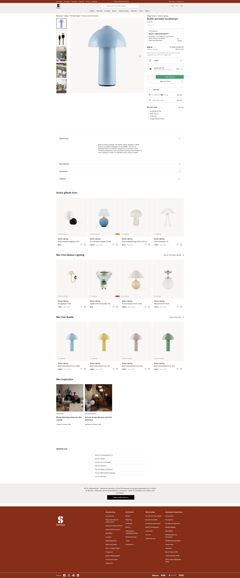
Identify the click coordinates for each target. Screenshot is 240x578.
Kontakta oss (180, 1)
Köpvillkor (109, 533)
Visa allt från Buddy (175, 317)
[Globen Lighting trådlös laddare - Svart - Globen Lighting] (150, 69)
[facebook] (64, 575)
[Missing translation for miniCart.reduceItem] (148, 77)
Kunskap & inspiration (172, 523)
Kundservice (110, 516)
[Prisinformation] (155, 47)
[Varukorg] (181, 6)
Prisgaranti (109, 552)
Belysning (99, 11)
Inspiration (81, 1)
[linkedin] (78, 575)
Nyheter (147, 11)
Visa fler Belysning (100, 466)
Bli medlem (179, 39)
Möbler (92, 11)
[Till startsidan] (58, 6)
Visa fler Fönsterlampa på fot (104, 455)
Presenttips (169, 544)
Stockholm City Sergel (153, 516)
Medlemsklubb (170, 527)
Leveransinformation (113, 529)
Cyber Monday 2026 (172, 556)
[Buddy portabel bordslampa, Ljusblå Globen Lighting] (107, 56)
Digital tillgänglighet (113, 556)
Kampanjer (67, 1)
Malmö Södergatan (152, 527)
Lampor (66, 16)
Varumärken (59, 1)
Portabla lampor (75, 16)
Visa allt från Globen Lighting (172, 255)
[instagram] (69, 575)
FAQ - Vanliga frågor (113, 548)
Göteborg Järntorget (152, 523)
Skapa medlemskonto (120, 497)
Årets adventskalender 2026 (173, 561)
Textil (141, 11)
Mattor (114, 11)
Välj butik (179, 100)
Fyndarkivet (94, 1)
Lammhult (148, 531)
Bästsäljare (169, 531)
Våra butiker (172, 1)
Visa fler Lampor (100, 458)
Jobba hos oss (150, 538)
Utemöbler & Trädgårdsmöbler (132, 532)
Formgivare (74, 1)
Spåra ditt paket (111, 544)
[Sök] (103, 6)
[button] (150, 25)
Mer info (179, 95)
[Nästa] (140, 56)
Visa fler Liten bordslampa (103, 462)
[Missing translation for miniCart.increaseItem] (153, 77)
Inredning (107, 11)
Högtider (168, 548)
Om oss (148, 535)
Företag (88, 1)
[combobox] (120, 6)
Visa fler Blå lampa (100, 476)
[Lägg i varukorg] (85, 244)
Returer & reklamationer (114, 526)
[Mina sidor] (172, 6)
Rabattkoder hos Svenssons (171, 536)
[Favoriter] (177, 6)
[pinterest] (73, 575)
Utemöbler (134, 11)
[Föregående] (74, 56)
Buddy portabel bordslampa (90, 16)
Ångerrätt (109, 563)
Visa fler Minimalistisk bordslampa (105, 473)
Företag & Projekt (112, 559)
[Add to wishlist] (81, 244)
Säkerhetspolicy (111, 541)
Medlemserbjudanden (173, 541)
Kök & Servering (124, 11)
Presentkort (130, 544)
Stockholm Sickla (151, 520)
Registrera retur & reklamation (112, 521)
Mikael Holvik (151, 16)
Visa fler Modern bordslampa (103, 469)
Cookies (108, 537)
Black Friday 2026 (171, 552)
